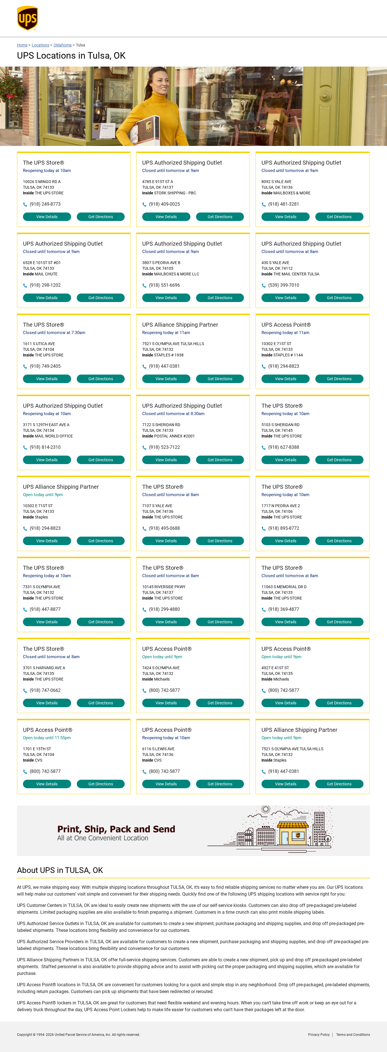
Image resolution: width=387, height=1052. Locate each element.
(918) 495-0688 (164, 528)
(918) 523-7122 (164, 447)
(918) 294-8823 (283, 366)
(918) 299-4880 (164, 609)
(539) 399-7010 (283, 285)
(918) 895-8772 (283, 528)
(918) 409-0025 (164, 204)
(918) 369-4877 (283, 609)
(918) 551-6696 (164, 285)
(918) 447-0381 (164, 366)
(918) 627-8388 (283, 447)
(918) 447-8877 (45, 609)
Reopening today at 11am (166, 332)
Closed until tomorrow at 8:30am (173, 413)
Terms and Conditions (353, 1035)
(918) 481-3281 (283, 204)
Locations (40, 45)
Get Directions (100, 216)
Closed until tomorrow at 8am (289, 251)
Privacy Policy (319, 1035)
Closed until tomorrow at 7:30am (54, 332)
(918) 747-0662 (45, 690)
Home (22, 45)
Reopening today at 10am (47, 170)
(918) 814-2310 (45, 447)
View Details (47, 216)
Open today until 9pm (43, 494)
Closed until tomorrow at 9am (170, 170)
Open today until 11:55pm (47, 737)
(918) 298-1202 (45, 285)
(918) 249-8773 (45, 204)
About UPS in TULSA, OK (60, 870)
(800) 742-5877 (164, 690)
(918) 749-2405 (45, 366)
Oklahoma (63, 45)
